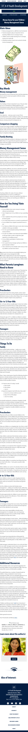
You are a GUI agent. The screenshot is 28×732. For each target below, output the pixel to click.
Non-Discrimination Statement (14, 725)
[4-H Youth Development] (14, 687)
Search (25, 1)
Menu (14, 11)
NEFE (15, 557)
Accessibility (14, 710)
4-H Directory (4, 15)
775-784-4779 (15, 697)
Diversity (14, 706)
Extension (4, 1)
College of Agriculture (11, 1)
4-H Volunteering (23, 15)
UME (15, 603)
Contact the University (14, 714)
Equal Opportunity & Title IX (14, 717)
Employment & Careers (14, 721)
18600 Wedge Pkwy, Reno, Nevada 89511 (14, 694)
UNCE (15, 617)
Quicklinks (20, 1)
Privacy (14, 728)
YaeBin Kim (14, 659)
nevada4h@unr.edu (14, 696)
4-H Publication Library (13, 15)
